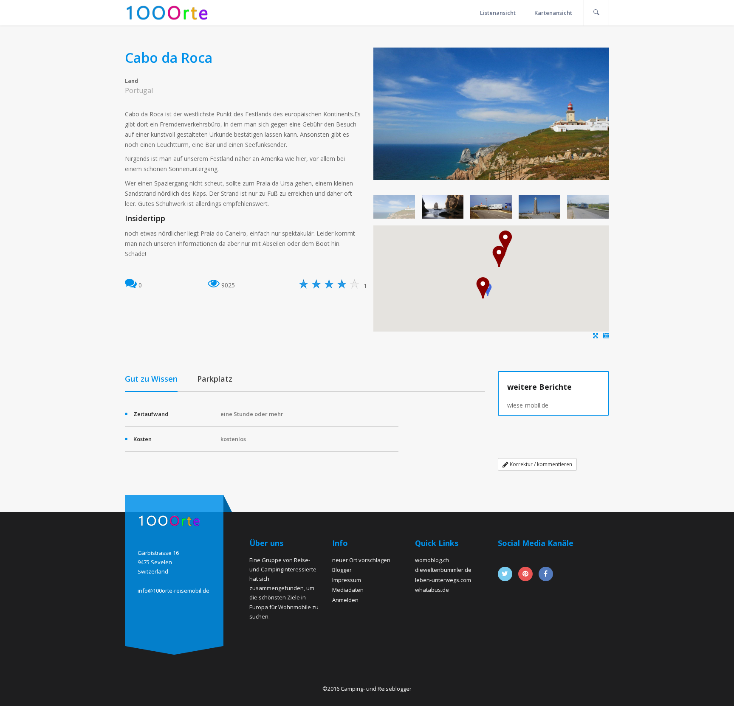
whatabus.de (432, 589)
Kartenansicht (553, 13)
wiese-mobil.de (527, 405)
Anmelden (345, 600)
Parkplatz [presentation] (214, 379)
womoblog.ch (432, 560)
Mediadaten (348, 589)
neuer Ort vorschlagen (361, 560)
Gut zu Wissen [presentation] (151, 379)
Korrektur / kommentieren (540, 464)
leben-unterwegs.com (443, 580)
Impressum (346, 580)
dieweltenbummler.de (443, 570)
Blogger (342, 570)
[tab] (151, 379)
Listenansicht (498, 13)
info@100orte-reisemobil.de (173, 590)
